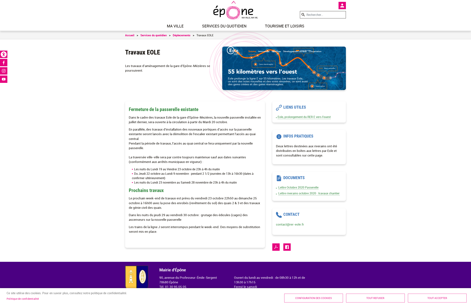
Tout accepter (437, 298)
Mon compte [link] (342, 5)
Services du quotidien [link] (224, 26)
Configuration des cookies (313, 298)
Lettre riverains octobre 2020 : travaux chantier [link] (309, 193)
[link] (3, 54)
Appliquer (303, 14)
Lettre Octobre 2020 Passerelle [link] (298, 187)
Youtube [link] (3, 79)
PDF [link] (276, 247)
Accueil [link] (129, 35)
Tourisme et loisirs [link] (284, 26)
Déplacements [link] (181, 35)
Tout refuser (375, 298)
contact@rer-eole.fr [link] (290, 224)
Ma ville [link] (175, 26)
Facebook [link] (3, 62)
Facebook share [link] (287, 247)
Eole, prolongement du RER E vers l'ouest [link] (304, 117)
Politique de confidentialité (23, 298)
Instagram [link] (3, 71)
